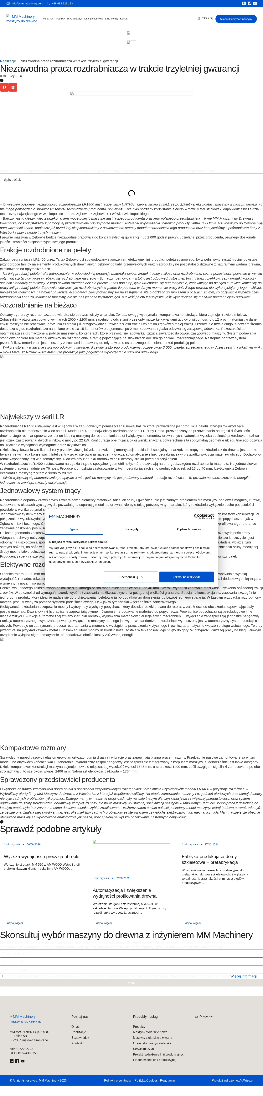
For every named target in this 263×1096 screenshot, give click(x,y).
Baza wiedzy (111, 19)
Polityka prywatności (118, 1080)
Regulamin (167, 1080)
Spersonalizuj (129, 576)
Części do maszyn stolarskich (153, 1043)
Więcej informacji (243, 976)
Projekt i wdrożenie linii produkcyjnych (159, 1054)
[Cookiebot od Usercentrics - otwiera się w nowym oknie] (197, 516)
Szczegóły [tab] (132, 529)
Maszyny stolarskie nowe (150, 1032)
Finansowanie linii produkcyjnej (154, 1059)
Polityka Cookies (146, 1080)
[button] (4, 87)
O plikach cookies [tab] (189, 529)
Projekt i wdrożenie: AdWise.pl (232, 1080)
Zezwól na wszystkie (186, 576)
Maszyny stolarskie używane (152, 1037)
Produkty (60, 19)
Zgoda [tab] (74, 529)
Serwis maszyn (74, 19)
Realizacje (8, 61)
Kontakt (124, 19)
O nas (75, 1026)
